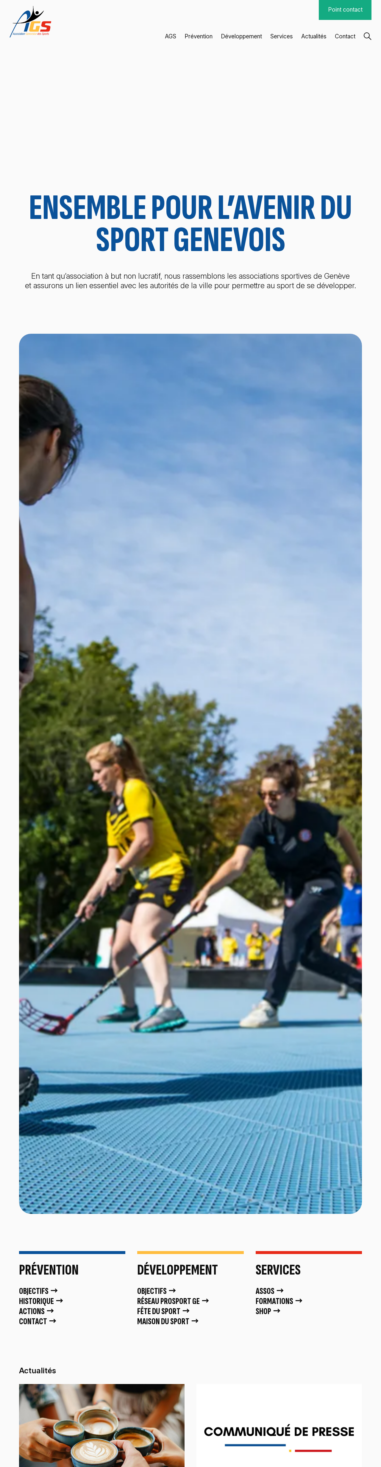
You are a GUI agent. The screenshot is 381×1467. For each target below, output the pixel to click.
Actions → (37, 1311)
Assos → (270, 1291)
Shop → (268, 1311)
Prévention (199, 36)
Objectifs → (39, 1291)
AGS (170, 36)
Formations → (279, 1301)
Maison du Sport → (168, 1321)
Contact (345, 36)
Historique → (41, 1301)
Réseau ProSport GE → (173, 1301)
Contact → (38, 1321)
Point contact (345, 9)
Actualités (314, 36)
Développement (241, 36)
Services (281, 36)
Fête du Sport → (163, 1311)
